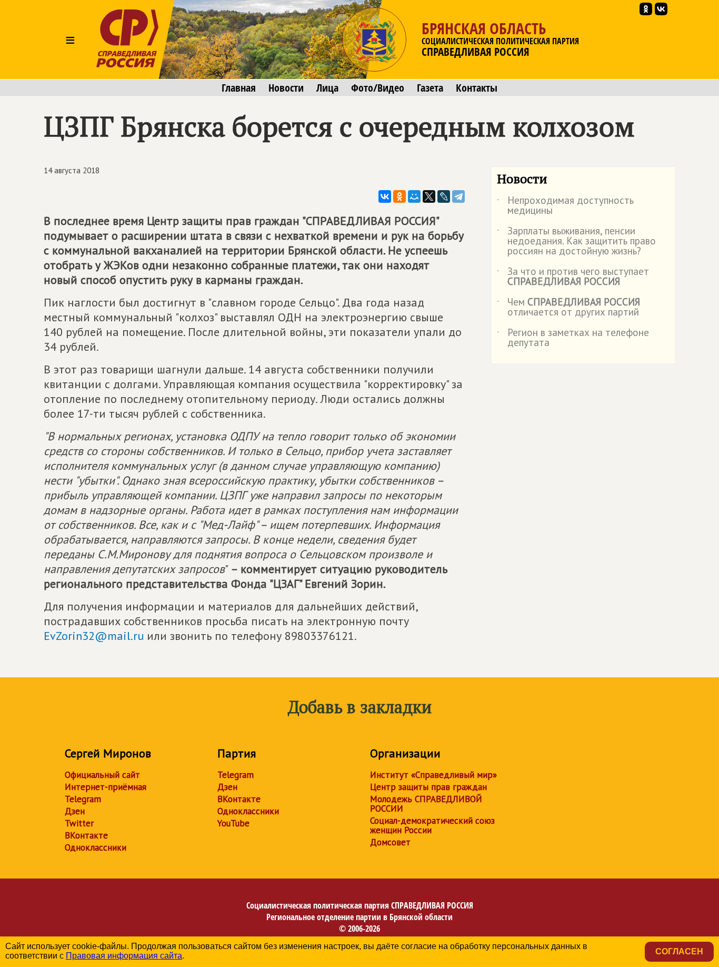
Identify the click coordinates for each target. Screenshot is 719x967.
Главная (239, 88)
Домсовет (390, 842)
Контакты (476, 88)
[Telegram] (458, 196)
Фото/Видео (377, 88)
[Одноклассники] (399, 196)
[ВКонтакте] (384, 196)
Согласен (679, 951)
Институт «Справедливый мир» (433, 774)
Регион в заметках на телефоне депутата (573, 338)
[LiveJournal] (443, 196)
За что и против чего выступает (573, 277)
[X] (429, 196)
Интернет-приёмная (105, 787)
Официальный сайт (102, 774)
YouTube (233, 823)
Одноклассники (95, 847)
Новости (286, 88)
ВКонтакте (86, 835)
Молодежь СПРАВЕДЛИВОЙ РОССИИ (426, 803)
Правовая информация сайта (124, 955)
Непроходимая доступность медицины (565, 205)
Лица (327, 88)
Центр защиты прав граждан (428, 787)
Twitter (79, 823)
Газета (430, 88)
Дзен (75, 811)
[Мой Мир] (414, 196)
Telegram (83, 799)
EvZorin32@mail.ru (94, 635)
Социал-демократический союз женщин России (432, 825)
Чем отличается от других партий (568, 307)
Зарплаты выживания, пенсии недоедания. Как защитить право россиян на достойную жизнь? (576, 241)
